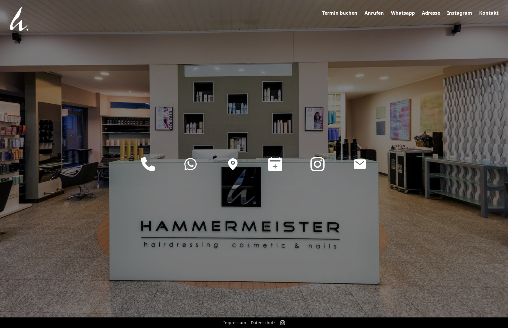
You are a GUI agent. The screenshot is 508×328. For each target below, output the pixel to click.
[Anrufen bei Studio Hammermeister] (148, 164)
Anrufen (374, 13)
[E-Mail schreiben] (360, 164)
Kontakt (489, 13)
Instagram (459, 13)
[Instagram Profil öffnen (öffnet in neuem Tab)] (317, 164)
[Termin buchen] (275, 164)
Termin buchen (339, 13)
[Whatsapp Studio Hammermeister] (190, 164)
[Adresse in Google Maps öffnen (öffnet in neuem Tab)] (233, 164)
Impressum (234, 322)
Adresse (431, 13)
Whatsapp (403, 13)
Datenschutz (263, 322)
